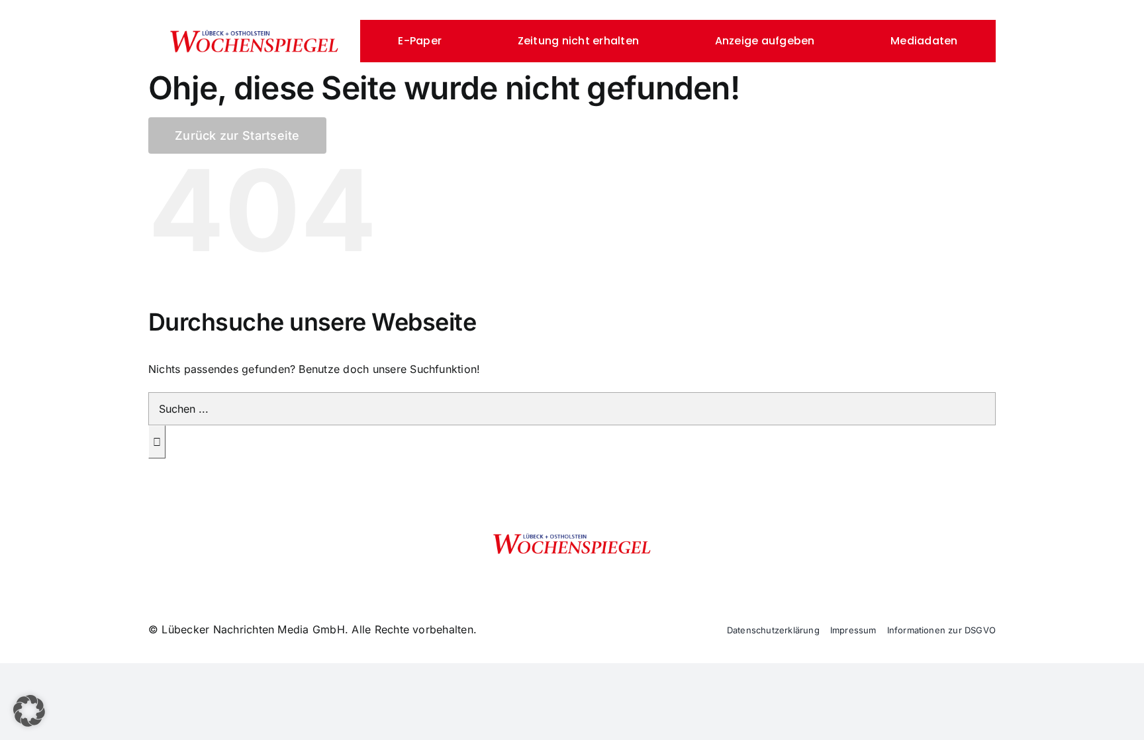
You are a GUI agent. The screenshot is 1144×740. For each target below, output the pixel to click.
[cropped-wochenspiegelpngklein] (254, 34)
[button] (29, 711)
